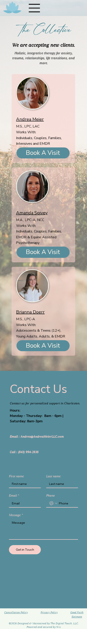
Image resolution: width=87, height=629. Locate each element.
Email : (15, 436)
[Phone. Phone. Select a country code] (53, 503)
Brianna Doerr (30, 312)
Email (14, 495)
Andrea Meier (30, 119)
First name (16, 476)
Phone (50, 495)
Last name (53, 476)
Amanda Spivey (32, 213)
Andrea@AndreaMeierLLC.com (42, 436)
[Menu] (34, 8)
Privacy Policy (49, 612)
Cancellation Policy (16, 612)
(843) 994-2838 (28, 452)
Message (16, 515)
